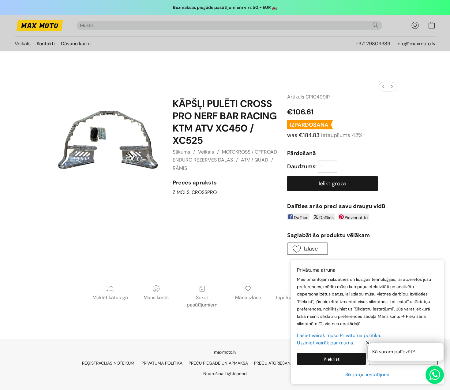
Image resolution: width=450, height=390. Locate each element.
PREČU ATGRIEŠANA (273, 363)
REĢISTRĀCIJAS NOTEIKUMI (108, 363)
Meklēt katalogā (110, 297)
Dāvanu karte (76, 43)
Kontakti (46, 43)
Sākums (181, 152)
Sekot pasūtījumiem (202, 301)
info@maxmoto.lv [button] (415, 43)
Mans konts (156, 297)
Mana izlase (248, 297)
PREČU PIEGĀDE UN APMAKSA (218, 363)
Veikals (23, 43)
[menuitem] (383, 86)
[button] (39, 25)
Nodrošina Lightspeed (225, 373)
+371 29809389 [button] (373, 43)
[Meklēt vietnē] (375, 25)
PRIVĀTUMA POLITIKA (161, 363)
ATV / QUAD (254, 160)
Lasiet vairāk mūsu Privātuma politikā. (339, 335)
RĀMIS (180, 168)
